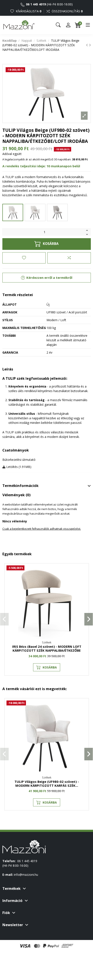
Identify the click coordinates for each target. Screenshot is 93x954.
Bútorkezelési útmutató (18, 460)
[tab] (46, 486)
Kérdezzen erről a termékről (49, 277)
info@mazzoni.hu (26, 875)
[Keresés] (58, 25)
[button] (4, 619)
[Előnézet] (83, 588)
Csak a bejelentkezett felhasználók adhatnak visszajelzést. (41, 529)
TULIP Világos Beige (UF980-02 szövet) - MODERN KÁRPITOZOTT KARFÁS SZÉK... (46, 783)
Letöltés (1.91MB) (18, 467)
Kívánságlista (28, 11)
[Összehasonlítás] (69, 257)
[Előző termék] (87, 45)
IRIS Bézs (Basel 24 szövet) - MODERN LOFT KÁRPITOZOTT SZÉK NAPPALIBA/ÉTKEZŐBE (46, 648)
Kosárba (51, 243)
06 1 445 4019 (35, 4)
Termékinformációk (20, 485)
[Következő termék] (90, 45)
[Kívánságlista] (24, 257)
